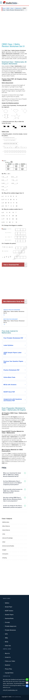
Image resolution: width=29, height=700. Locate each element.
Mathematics (18, 8)
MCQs (6, 641)
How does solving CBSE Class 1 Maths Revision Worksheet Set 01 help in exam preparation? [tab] (12, 499)
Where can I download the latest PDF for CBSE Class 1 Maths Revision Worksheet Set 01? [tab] (12, 474)
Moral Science (6, 526)
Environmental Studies (8, 546)
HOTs (6, 634)
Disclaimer (7, 665)
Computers (5, 554)
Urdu (4, 534)
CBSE (7, 8)
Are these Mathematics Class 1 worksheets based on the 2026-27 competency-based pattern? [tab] (12, 482)
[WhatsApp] (27, 679)
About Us (7, 653)
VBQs (6, 638)
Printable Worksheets (10, 630)
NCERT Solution (9, 610)
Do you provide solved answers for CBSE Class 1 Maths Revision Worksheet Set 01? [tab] (12, 491)
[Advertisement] (14, 27)
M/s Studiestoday (16, 696)
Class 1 (12, 8)
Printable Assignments (10, 626)
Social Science (6, 530)
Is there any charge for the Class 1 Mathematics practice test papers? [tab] (12, 506)
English (4, 550)
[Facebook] (27, 686)
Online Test (8, 645)
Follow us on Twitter (10, 661)
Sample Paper (8, 607)
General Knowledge (8, 538)
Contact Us (8, 657)
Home (3, 8)
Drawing (5, 558)
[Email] (27, 682)
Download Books (9, 618)
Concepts (7, 622)
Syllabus (7, 603)
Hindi (4, 542)
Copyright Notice (9, 673)
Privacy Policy (8, 669)
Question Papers (9, 614)
